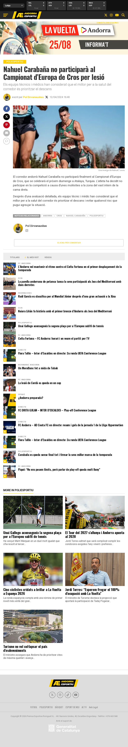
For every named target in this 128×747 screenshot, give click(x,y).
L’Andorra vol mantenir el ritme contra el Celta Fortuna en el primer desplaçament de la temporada (70, 268)
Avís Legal (93, 707)
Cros (59, 216)
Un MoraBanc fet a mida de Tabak (38, 368)
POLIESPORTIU (46, 707)
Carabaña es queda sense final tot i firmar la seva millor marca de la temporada (65, 454)
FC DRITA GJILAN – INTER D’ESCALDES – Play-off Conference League (57, 410)
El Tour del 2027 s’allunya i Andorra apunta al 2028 (94, 534)
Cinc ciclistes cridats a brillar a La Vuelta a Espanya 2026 (32, 591)
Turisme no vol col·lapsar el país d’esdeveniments (25, 648)
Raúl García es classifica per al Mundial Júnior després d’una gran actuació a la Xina (67, 296)
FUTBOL (33, 707)
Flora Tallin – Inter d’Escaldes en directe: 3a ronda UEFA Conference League (62, 353)
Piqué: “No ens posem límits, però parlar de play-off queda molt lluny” (59, 469)
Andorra (47, 216)
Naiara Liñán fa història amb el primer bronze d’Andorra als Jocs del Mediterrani (65, 311)
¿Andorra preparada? (30, 397)
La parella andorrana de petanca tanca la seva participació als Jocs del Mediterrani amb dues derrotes (69, 283)
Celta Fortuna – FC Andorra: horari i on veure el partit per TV (53, 338)
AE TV (84, 707)
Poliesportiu (96, 216)
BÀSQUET (59, 707)
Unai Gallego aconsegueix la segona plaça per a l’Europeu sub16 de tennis (61, 326)
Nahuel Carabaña (75, 216)
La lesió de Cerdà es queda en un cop (39, 383)
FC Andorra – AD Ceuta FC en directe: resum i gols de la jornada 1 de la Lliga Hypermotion (70, 425)
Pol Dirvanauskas (33, 97)
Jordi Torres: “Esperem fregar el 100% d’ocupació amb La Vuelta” (92, 591)
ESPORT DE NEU (72, 707)
